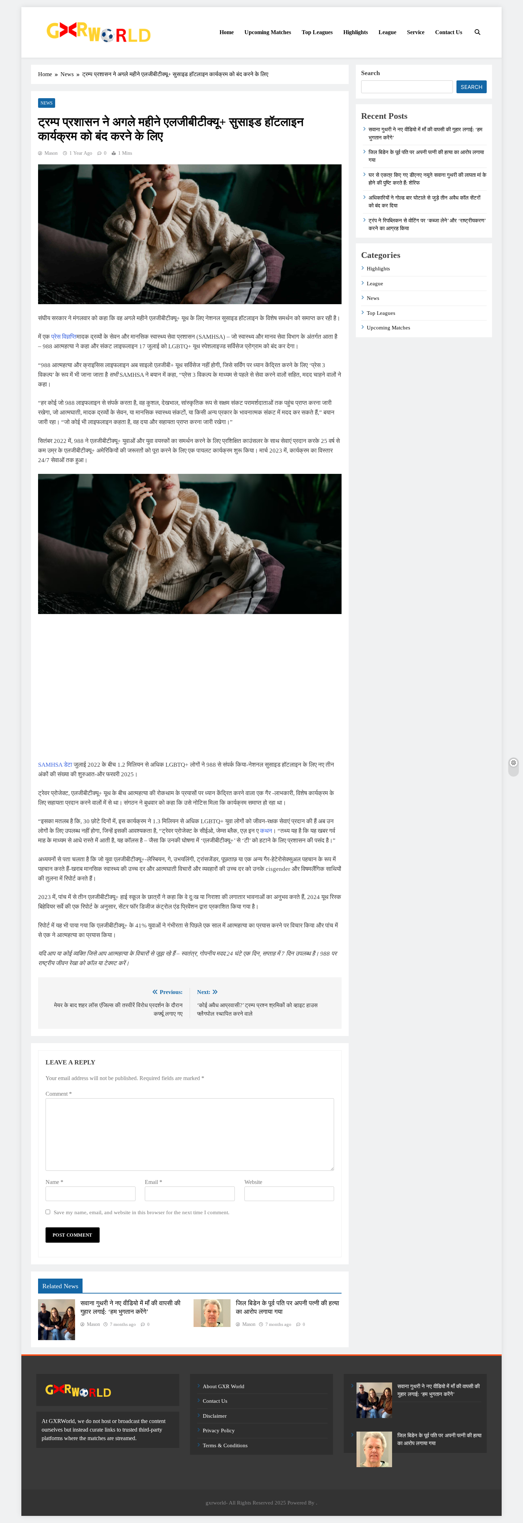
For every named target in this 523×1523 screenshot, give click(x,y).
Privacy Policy (219, 1430)
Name (54, 1182)
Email (153, 1182)
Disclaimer (215, 1416)
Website (253, 1182)
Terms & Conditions (225, 1445)
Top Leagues (317, 32)
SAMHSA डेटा (55, 764)
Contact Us (448, 32)
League (387, 32)
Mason (51, 153)
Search (370, 72)
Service (415, 32)
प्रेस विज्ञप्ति (63, 336)
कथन (266, 830)
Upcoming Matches (267, 32)
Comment (59, 1094)
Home (227, 32)
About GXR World (223, 1386)
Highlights (355, 32)
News (47, 103)
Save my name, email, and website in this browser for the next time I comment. (141, 1212)
